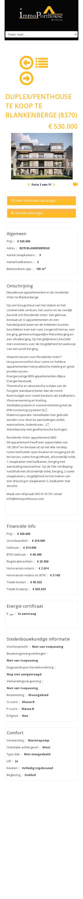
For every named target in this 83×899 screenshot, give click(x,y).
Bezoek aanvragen (28, 213)
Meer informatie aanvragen (35, 200)
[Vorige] (26, 62)
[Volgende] (26, 77)
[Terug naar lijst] (42, 62)
